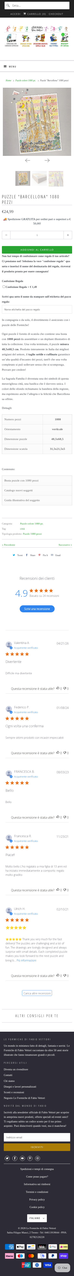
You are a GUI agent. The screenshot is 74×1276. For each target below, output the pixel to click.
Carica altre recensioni (37, 993)
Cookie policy (37, 1207)
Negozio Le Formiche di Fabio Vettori (24, 1098)
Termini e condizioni (37, 1192)
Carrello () (36, 14)
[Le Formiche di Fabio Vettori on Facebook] (14, 1158)
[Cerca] (8, 5)
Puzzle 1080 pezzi (32, 533)
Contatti (8, 1075)
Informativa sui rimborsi (37, 1184)
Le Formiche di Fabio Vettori (41, 1228)
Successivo (65, 544)
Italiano (35, 1218)
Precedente (9, 544)
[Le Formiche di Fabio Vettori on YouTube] (22, 1158)
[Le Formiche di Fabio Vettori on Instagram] (37, 1158)
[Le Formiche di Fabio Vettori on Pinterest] (30, 1158)
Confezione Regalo (12, 281)
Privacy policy (37, 1199)
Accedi (15, 14)
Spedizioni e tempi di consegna (37, 1169)
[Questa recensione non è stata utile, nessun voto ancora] (64, 689)
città (22, 528)
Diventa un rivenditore (16, 1069)
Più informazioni (26, 960)
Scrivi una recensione (37, 609)
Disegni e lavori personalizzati (20, 1086)
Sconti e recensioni (14, 1092)
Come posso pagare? (37, 1176)
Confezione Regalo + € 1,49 (21, 287)
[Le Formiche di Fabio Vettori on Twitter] (7, 1158)
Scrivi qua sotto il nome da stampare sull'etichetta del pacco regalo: (36, 299)
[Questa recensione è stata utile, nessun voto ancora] (58, 689)
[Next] (47, 160)
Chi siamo (9, 1081)
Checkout (56, 14)
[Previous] (27, 160)
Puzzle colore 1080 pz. (31, 523)
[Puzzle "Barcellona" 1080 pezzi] (37, 122)
